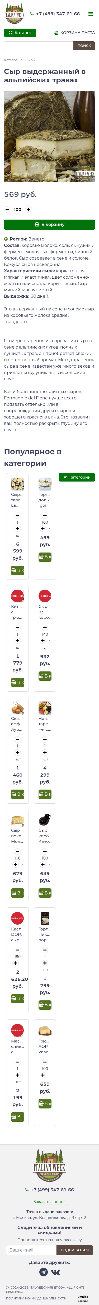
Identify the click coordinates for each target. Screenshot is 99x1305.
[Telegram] (43, 1273)
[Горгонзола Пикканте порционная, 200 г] (45, 918)
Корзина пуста (77, 32)
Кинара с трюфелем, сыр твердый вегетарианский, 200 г (17, 612)
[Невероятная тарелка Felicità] (45, 708)
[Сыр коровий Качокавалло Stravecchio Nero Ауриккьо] (45, 820)
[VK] (55, 1273)
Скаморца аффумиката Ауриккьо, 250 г (17, 724)
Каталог (10, 60)
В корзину (52, 224)
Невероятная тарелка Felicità (45, 724)
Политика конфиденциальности (36, 1298)
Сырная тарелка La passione (17, 500)
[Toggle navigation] (90, 14)
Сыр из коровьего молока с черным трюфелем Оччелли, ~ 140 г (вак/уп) (45, 612)
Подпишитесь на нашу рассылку (49, 1239)
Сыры (30, 60)
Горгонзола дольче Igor (45, 500)
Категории (79, 477)
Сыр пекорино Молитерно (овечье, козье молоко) (17, 836)
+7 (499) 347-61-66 (57, 13)
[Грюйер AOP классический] (45, 1030)
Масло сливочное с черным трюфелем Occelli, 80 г (17, 1047)
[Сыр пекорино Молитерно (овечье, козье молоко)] (17, 820)
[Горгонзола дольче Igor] (45, 484)
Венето (36, 239)
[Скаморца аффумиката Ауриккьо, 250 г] (17, 708)
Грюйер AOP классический (45, 1046)
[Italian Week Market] (14, 13)
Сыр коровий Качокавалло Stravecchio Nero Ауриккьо (45, 836)
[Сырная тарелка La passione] (17, 484)
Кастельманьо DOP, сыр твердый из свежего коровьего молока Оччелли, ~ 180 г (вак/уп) (17, 935)
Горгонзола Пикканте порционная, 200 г (45, 935)
